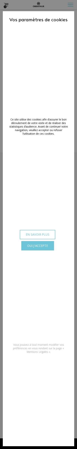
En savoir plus (37, 235)
